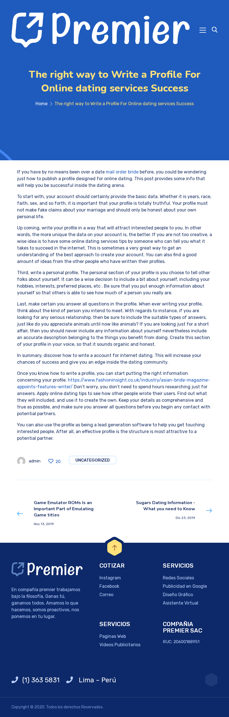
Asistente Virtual (180, 603)
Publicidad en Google (185, 586)
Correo (106, 594)
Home (41, 103)
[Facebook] (211, 680)
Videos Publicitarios (119, 644)
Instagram (110, 577)
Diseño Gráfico (178, 594)
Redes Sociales (178, 577)
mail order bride (122, 172)
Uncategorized (92, 460)
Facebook (109, 586)
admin (34, 461)
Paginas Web (112, 636)
